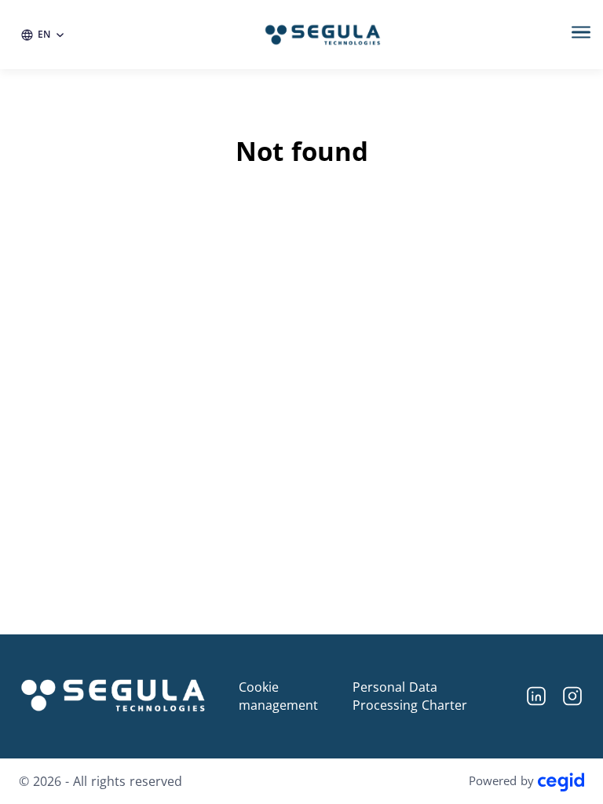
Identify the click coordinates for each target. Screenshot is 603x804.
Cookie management (278, 696)
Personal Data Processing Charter (410, 696)
